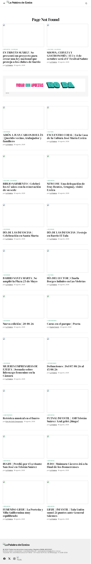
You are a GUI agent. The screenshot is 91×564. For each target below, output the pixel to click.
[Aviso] (45, 85)
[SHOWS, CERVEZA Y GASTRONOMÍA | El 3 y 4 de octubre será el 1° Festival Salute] (67, 35)
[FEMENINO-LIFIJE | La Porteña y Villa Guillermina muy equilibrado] (23, 492)
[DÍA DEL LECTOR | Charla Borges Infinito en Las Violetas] (67, 261)
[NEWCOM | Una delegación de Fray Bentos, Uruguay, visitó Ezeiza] (67, 166)
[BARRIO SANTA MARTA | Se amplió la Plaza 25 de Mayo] (23, 261)
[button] (4, 3)
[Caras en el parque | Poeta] (67, 306)
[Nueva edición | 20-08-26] (23, 306)
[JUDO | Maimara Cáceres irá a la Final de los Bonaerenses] (67, 446)
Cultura (50, 49)
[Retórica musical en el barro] (23, 401)
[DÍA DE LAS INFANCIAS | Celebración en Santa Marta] (23, 215)
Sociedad (14, 49)
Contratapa (52, 320)
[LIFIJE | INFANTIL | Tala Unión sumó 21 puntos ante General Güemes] (67, 492)
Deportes (7, 49)
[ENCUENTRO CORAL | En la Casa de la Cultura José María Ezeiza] (67, 117)
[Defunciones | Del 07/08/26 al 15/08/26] (67, 349)
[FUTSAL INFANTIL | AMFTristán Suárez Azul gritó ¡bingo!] (67, 401)
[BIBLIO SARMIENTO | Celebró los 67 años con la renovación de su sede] (23, 166)
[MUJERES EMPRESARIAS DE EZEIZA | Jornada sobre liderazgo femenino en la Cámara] (23, 349)
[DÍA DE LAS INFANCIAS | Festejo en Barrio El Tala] (67, 215)
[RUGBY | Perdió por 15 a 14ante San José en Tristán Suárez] (23, 446)
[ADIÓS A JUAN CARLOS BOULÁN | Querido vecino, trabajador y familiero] (23, 117)
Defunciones (52, 363)
